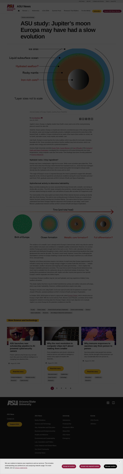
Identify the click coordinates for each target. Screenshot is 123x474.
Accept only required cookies (90, 466)
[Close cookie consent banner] (119, 462)
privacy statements (21, 468)
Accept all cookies (69, 466)
